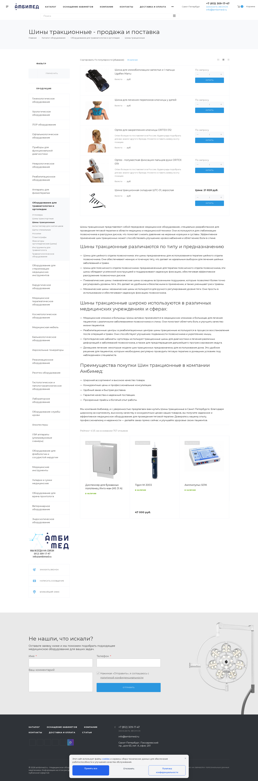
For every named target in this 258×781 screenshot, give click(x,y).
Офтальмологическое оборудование (45, 136)
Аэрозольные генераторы (48, 350)
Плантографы (39, 237)
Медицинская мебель (45, 327)
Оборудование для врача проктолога (43, 495)
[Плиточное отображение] (218, 59)
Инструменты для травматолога (41, 248)
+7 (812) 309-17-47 (217, 3)
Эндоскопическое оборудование (43, 521)
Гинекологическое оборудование (43, 100)
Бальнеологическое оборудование (44, 339)
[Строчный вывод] (223, 59)
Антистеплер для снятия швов (47, 226)
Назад (83, 481)
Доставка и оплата (62, 732)
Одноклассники (55, 742)
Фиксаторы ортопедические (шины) (44, 242)
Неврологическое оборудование (43, 165)
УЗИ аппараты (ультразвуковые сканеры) (42, 437)
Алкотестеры (40, 424)
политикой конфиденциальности (121, 677)
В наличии (133, 60)
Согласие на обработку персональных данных (205, 767)
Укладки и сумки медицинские (42, 482)
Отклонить (128, 768)
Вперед (225, 481)
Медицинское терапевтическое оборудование (42, 301)
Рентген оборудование (46, 372)
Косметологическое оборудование (44, 316)
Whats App (63, 742)
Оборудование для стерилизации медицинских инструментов (43, 270)
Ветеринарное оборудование (41, 508)
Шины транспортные (43, 218)
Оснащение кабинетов (62, 727)
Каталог (34, 727)
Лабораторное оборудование (41, 400)
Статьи (87, 732)
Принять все (90, 768)
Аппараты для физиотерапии (41, 191)
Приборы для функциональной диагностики (42, 150)
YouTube (47, 742)
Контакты (35, 732)
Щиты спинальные (41, 230)
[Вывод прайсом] (228, 59)
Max (70, 742)
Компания (90, 727)
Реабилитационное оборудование (43, 178)
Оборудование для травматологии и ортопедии (44, 206)
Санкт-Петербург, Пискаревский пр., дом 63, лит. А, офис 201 (138, 744)
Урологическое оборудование (41, 113)
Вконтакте (32, 742)
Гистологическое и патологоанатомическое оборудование (47, 385)
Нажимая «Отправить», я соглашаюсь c (124, 675)
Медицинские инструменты (40, 469)
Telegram (40, 742)
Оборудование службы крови (46, 413)
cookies (106, 759)
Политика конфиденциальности (167, 770)
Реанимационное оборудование (42, 361)
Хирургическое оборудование (41, 287)
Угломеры (37, 215)
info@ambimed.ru (216, 9)
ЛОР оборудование (44, 124)
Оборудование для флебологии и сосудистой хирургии (45, 454)
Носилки (36, 233)
